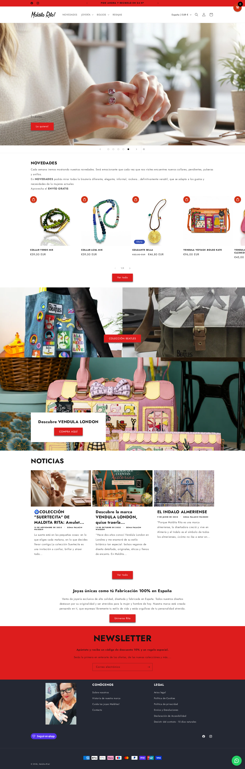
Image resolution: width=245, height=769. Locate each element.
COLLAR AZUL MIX (91, 250)
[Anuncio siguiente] (158, 3)
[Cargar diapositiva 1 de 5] (108, 149)
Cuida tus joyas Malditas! (106, 704)
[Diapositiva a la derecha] (130, 268)
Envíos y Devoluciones (166, 710)
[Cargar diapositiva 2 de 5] (113, 149)
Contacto (97, 710)
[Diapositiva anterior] (100, 149)
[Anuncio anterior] (87, 3)
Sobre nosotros (100, 692)
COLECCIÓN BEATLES (122, 338)
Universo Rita (122, 618)
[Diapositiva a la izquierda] (115, 268)
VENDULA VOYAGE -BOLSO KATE (202, 250)
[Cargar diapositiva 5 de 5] (128, 149)
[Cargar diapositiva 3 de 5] (118, 149)
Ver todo (122, 277)
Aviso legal (160, 692)
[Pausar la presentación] (144, 149)
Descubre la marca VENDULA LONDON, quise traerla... (116, 517)
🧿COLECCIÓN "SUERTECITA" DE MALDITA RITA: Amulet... (59, 517)
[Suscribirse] (148, 667)
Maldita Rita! (44, 764)
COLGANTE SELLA (142, 250)
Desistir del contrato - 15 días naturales (175, 721)
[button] (87, 14)
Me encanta (123, 84)
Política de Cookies (164, 698)
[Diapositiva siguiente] (136, 149)
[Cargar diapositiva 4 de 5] (123, 149)
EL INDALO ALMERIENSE (182, 511)
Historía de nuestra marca (106, 698)
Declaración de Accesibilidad (170, 716)
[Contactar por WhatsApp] (237, 761)
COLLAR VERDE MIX (41, 250)
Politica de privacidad (166, 704)
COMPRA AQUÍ (68, 431)
